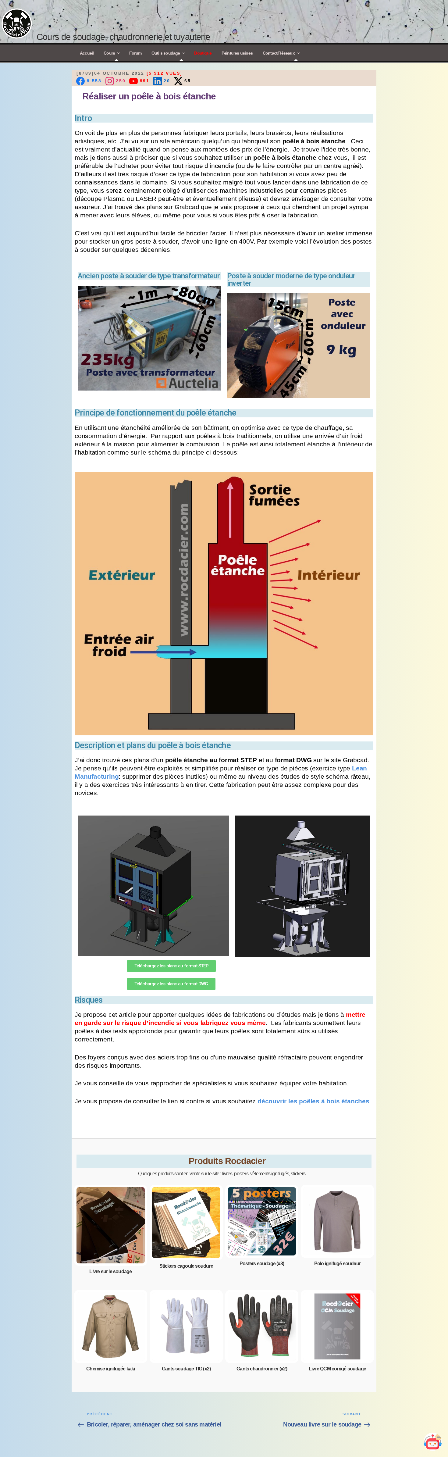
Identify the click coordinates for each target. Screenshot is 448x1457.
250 (120, 80)
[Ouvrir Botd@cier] (433, 1442)
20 (166, 80)
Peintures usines (237, 53)
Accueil (87, 53)
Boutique (203, 53)
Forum (135, 53)
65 (187, 80)
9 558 (93, 80)
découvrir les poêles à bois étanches (313, 1101)
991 (143, 80)
